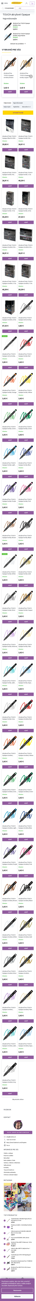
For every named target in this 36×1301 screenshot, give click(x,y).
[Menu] (3, 3)
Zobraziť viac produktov (17, 43)
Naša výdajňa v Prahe (9, 1160)
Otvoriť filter (18, 112)
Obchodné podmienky (10, 1172)
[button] (5, 76)
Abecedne (26, 107)
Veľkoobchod (7, 1165)
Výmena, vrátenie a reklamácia (12, 1162)
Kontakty (6, 1167)
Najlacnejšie (7, 107)
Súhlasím (17, 1296)
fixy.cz (8, 1145)
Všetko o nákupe (8, 1153)
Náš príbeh (7, 1158)
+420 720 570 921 (11, 1139)
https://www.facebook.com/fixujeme (16, 1142)
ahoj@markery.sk (11, 1136)
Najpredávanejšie (18, 103)
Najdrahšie (16, 107)
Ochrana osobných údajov (11, 1174)
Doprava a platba (8, 1155)
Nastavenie (17, 1290)
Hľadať (8, 8)
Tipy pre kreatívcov (9, 1170)
